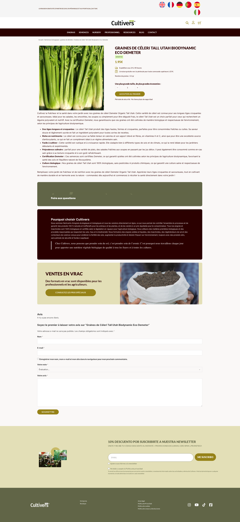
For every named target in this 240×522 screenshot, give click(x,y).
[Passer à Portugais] (188, 5)
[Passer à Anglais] (162, 5)
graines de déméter (66, 40)
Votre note (42, 364)
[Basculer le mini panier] (199, 23)
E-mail (40, 348)
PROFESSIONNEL (112, 32)
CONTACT (152, 32)
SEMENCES (84, 32)
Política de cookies (144, 506)
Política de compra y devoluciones (149, 509)
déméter (119, 57)
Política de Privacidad (145, 504)
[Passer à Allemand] (179, 5)
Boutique (83, 504)
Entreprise (83, 501)
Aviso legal (141, 501)
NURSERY (96, 32)
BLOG (141, 32)
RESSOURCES (129, 32)
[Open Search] (187, 22)
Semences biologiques (51, 40)
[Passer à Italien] (197, 12)
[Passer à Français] (170, 5)
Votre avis (42, 375)
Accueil (40, 40)
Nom (40, 336)
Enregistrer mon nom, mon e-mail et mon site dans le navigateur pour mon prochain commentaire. (83, 359)
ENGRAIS (71, 32)
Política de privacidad (134, 469)
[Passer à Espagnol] (197, 5)
